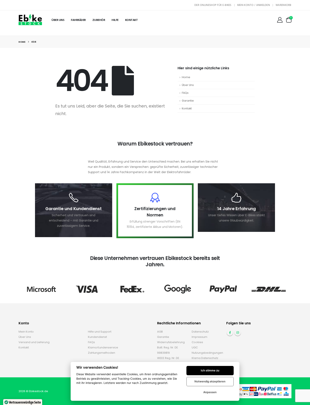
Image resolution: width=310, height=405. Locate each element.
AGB (160, 332)
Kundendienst (97, 337)
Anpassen (210, 392)
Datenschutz (200, 332)
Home (186, 77)
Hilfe (115, 20)
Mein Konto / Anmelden (253, 5)
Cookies (197, 342)
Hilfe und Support (99, 332)
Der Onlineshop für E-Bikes (213, 5)
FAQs (185, 93)
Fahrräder (78, 20)
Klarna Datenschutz (205, 358)
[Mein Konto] (280, 20)
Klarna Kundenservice (103, 347)
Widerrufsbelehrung (171, 342)
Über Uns (57, 20)
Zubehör (98, 20)
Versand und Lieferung (34, 342)
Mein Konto (26, 332)
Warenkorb (283, 5)
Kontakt (131, 20)
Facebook (230, 332)
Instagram (238, 332)
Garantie (188, 100)
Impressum (199, 337)
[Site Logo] (30, 20)
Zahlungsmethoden (101, 353)
